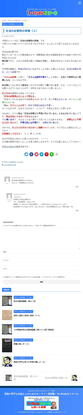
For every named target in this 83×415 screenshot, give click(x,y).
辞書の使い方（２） (22, 344)
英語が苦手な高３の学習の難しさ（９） (30, 362)
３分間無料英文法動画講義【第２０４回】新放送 (34, 330)
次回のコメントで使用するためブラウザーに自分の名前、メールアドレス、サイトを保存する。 (35, 277)
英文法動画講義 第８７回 (25, 301)
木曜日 (11, 147)
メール (5, 260)
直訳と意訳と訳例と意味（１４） (27, 315)
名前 (5, 252)
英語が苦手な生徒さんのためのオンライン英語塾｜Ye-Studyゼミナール (41, 393)
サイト (5, 268)
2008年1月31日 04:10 (18, 178)
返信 (77, 186)
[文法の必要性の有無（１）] (41, 154)
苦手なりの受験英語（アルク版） (14, 162)
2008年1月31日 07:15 (20, 194)
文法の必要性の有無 (10, 165)
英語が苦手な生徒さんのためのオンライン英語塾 (41, 391)
